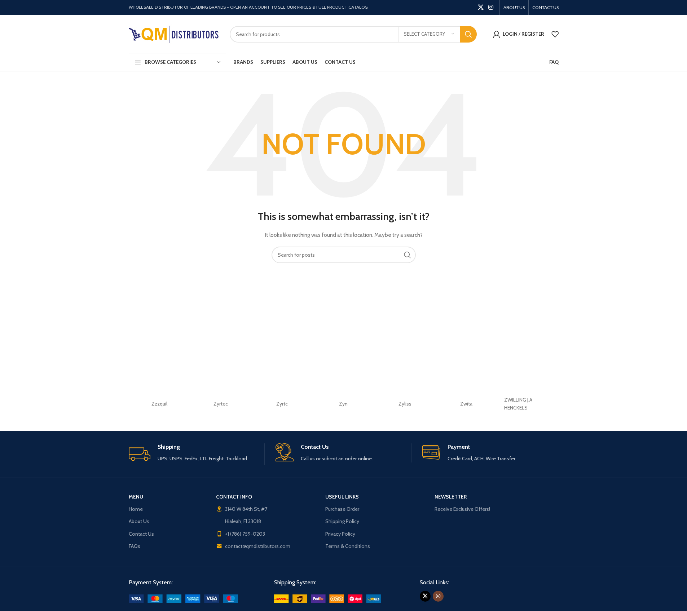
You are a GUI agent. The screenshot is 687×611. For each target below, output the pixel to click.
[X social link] (480, 7)
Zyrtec (220, 403)
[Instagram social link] (491, 7)
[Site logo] (174, 33)
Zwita (466, 403)
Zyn (343, 403)
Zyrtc (282, 403)
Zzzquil (159, 403)
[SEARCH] (468, 34)
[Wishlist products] (555, 34)
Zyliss (404, 403)
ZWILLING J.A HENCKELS (518, 404)
